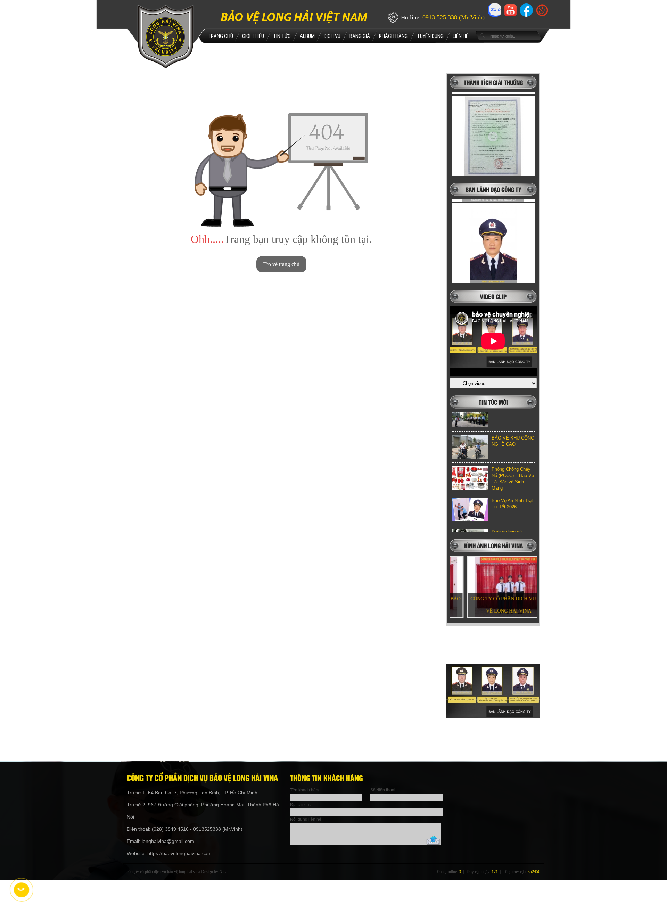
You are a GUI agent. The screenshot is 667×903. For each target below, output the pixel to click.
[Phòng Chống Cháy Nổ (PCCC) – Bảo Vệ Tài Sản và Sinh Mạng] (470, 454)
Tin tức (282, 36)
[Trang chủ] (165, 67)
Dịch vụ (332, 36)
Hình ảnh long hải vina (493, 545)
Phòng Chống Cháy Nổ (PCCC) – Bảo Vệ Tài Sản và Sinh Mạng (513, 455)
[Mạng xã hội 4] (542, 14)
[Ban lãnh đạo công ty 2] (493, 233)
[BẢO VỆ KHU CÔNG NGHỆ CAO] (470, 423)
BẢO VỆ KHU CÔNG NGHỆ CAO (513, 417)
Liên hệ (460, 36)
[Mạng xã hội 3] (526, 16)
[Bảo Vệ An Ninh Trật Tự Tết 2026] (470, 486)
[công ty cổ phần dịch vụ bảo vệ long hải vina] (493, 745)
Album (307, 36)
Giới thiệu (253, 36)
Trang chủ (220, 36)
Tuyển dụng (430, 36)
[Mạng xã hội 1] (494, 16)
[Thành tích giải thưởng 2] (493, 125)
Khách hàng (393, 36)
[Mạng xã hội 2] (510, 14)
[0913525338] (21, 889)
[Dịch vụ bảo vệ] (470, 517)
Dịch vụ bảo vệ (507, 508)
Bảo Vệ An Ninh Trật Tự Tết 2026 (512, 480)
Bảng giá (359, 36)
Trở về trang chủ (281, 264)
